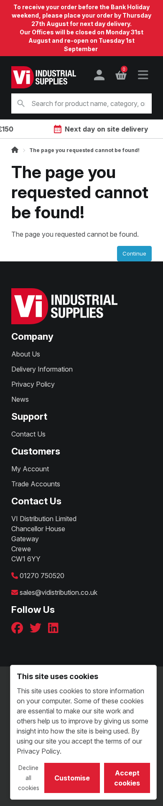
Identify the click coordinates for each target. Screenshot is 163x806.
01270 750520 (42, 575)
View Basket (123, 70)
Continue (134, 253)
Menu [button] (143, 74)
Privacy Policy (33, 384)
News (20, 399)
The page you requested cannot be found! (84, 150)
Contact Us (28, 434)
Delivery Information (42, 369)
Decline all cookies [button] (28, 778)
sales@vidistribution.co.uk (58, 592)
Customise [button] (72, 778)
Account (99, 74)
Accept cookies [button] (127, 778)
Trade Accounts (35, 484)
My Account (30, 469)
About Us (25, 354)
